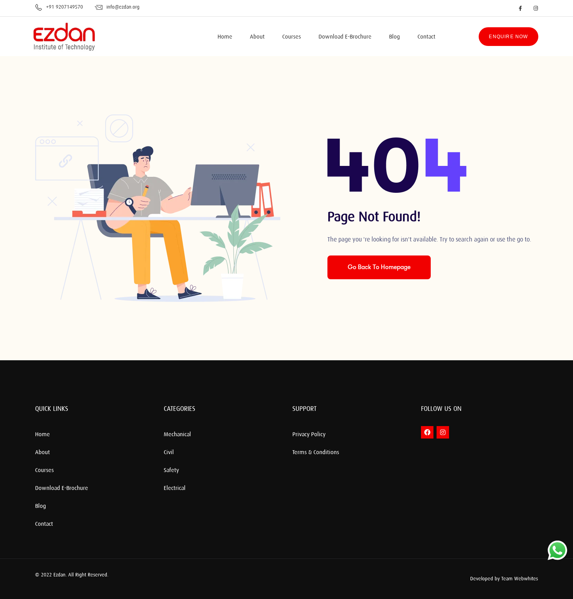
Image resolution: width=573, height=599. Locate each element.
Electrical (175, 488)
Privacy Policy (308, 434)
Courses (291, 37)
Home (225, 37)
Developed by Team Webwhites (504, 578)
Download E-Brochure (344, 37)
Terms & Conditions (315, 452)
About (257, 37)
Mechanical (177, 434)
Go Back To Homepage (379, 267)
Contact (426, 37)
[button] (415, 578)
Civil (169, 452)
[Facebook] (427, 432)
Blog (394, 37)
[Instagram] (443, 432)
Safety (171, 470)
